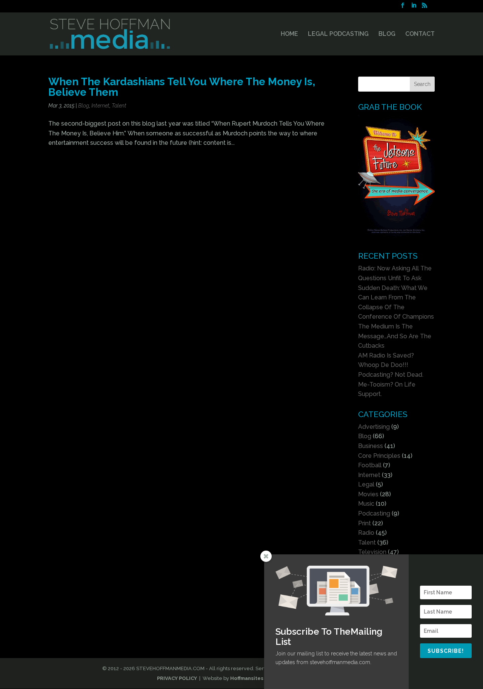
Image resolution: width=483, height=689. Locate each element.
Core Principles (379, 455)
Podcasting (374, 513)
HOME (289, 34)
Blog (83, 106)
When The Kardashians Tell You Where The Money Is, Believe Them (181, 86)
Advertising (374, 426)
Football (369, 465)
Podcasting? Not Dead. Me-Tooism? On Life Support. (390, 384)
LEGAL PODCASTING (338, 34)
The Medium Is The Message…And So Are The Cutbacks (394, 336)
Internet (100, 106)
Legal (366, 484)
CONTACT (420, 34)
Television (372, 551)
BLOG (386, 34)
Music (366, 503)
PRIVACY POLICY (177, 678)
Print (364, 523)
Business (370, 446)
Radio (366, 532)
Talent (119, 106)
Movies (368, 494)
